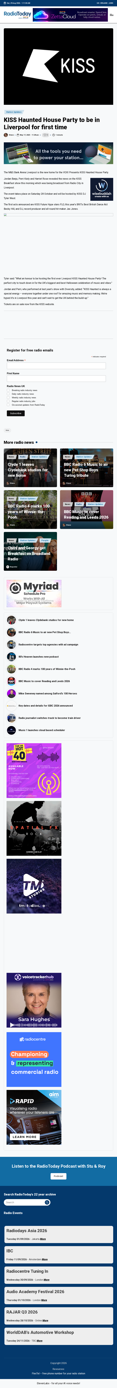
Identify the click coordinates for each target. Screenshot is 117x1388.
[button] (47, 1202)
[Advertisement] (58, 326)
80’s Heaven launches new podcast (39, 656)
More (43, 1239)
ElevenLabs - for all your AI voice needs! (58, 1383)
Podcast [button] (58, 1176)
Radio (23, 457)
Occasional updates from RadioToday (28, 405)
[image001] (34, 770)
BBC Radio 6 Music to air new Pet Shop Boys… (45, 632)
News (11, 457)
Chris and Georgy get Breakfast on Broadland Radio (29, 553)
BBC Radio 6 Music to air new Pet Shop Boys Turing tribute (86, 470)
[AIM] (34, 1117)
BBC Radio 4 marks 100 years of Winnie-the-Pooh (29, 511)
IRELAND (103, 3)
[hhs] (34, 828)
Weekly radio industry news (24, 397)
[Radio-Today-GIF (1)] (34, 1059)
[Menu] (111, 15)
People (44, 540)
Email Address (16, 360)
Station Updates (14, 112)
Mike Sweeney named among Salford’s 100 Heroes (48, 693)
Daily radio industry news (23, 394)
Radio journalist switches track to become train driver (50, 718)
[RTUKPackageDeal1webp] (58, 153)
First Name (13, 373)
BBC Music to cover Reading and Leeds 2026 (86, 514)
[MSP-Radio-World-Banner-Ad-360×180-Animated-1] (34, 593)
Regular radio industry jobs (23, 401)
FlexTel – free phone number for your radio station (58, 1373)
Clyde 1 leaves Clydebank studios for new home (28, 470)
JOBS (111, 3)
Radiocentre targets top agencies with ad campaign (48, 644)
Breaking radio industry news (24, 390)
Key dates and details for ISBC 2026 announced (46, 705)
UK (98, 3)
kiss (7, 430)
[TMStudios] (34, 885)
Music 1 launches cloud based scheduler (42, 730)
